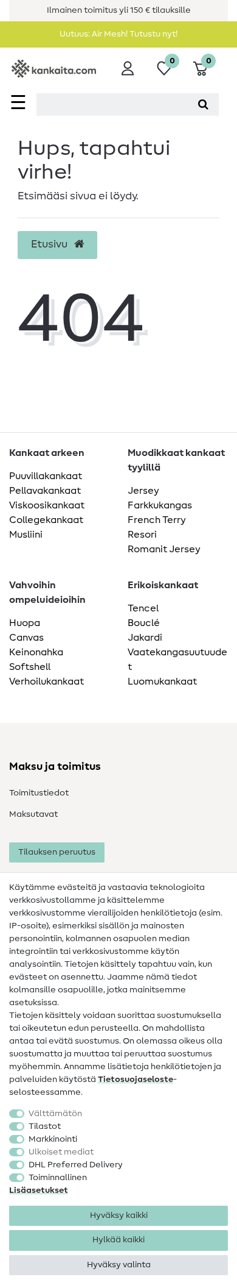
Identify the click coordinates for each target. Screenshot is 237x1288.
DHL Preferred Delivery (76, 1165)
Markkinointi (53, 1139)
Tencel (143, 608)
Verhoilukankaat (46, 681)
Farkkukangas (160, 505)
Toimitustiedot (39, 793)
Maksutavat (33, 814)
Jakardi (145, 637)
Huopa (24, 623)
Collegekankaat (46, 520)
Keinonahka (36, 652)
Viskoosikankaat (46, 505)
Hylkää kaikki (118, 1240)
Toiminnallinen (58, 1177)
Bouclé (144, 623)
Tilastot (45, 1126)
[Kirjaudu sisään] (127, 68)
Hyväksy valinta (119, 1265)
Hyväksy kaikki (119, 1215)
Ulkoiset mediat (61, 1152)
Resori (142, 534)
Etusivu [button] (50, 244)
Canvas (26, 637)
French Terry (157, 520)
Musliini (26, 534)
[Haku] (203, 104)
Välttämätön (55, 1113)
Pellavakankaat (45, 491)
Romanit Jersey (164, 549)
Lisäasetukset (38, 1190)
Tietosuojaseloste (135, 1079)
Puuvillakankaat (45, 476)
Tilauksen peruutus (56, 852)
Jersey (143, 491)
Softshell (29, 667)
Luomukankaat (162, 681)
